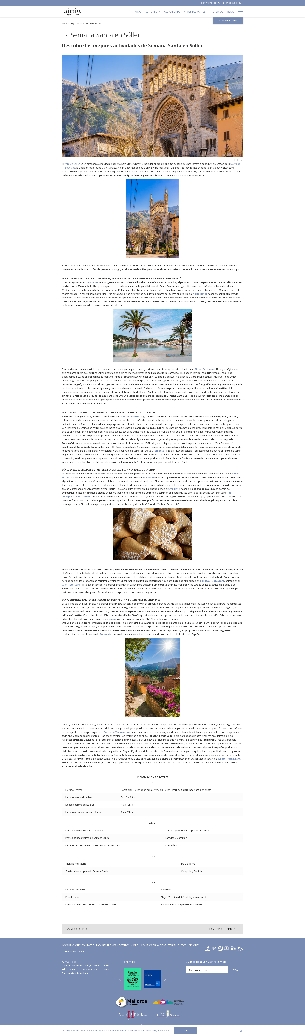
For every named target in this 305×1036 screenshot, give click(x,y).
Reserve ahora (228, 20)
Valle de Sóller (72, 163)
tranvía (69, 388)
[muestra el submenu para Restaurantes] (209, 11)
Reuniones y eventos (115, 945)
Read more (163, 1030)
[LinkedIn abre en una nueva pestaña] (233, 947)
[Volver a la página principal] (72, 11)
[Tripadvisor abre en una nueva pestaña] (213, 947)
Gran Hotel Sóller (71, 584)
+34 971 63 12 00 (73, 969)
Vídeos (135, 945)
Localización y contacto (78, 945)
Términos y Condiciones (184, 945)
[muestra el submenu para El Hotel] (160, 11)
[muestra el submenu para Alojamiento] (183, 11)
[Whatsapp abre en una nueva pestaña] (240, 947)
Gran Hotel (174, 488)
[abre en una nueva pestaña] (132, 978)
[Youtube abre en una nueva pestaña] (226, 947)
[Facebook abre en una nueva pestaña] (207, 947)
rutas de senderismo (131, 416)
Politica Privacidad (154, 945)
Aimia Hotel (92, 282)
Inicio (64, 23)
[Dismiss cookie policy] (241, 1031)
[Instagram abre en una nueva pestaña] (220, 947)
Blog (72, 23)
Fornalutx (159, 450)
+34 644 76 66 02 (101, 969)
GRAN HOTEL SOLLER (75, 951)
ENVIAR (235, 969)
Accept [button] (185, 1030)
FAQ (98, 945)
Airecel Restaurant (205, 369)
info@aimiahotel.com (78, 973)
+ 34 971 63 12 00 (229, 3)
